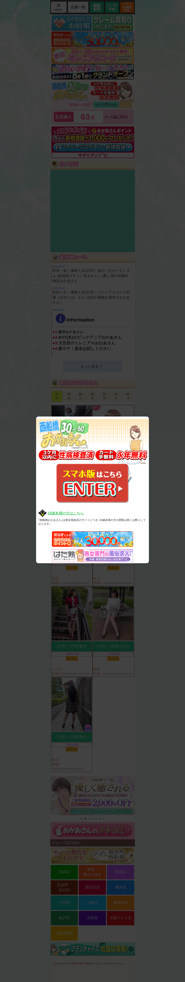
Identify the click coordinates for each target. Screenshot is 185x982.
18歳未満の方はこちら (65, 513)
